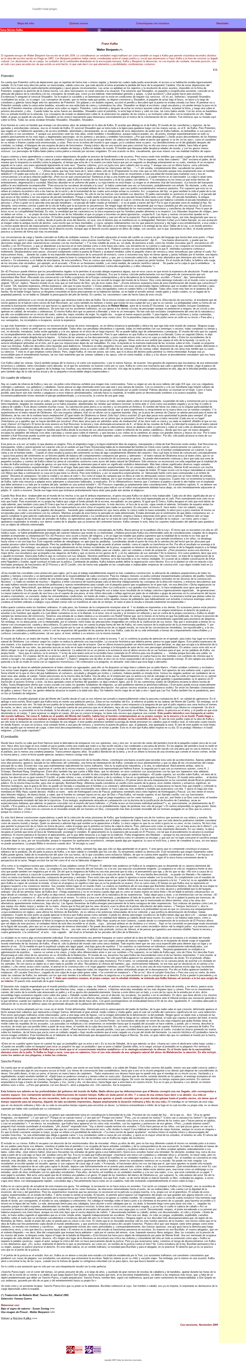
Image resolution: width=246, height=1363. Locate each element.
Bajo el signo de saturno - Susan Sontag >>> (28, 1308)
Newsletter (222, 23)
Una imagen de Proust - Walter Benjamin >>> (28, 1312)
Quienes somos (78, 23)
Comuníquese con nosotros (152, 23)
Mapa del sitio (25, 23)
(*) (120, 49)
